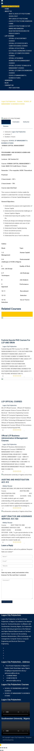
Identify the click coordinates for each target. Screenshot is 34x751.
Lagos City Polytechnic (19, 132)
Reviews (5, 126)
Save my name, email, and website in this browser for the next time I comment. (15, 574)
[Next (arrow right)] (2, 750)
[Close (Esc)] (1, 747)
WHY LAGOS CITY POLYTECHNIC (18, 18)
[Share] (2, 747)
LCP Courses (9, 36)
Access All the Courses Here (10, 6)
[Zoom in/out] (6, 747)
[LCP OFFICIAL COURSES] (2, 399)
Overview (6, 122)
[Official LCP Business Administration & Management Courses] (2, 433)
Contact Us (9, 85)
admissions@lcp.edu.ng (13, 680)
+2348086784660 (11, 675)
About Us (8, 11)
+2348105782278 (11, 678)
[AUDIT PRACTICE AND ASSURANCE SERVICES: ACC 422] (2, 514)
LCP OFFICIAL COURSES (11, 401)
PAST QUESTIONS (14, 88)
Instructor (26, 122)
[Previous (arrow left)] (1, 750)
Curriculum (16, 122)
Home (7, 9)
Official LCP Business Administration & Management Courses (19, 60)
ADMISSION (8, 80)
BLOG (6, 83)
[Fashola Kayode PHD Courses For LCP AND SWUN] (2, 338)
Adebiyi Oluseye (7, 486)
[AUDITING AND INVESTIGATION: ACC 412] (2, 477)
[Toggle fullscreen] (4, 747)
